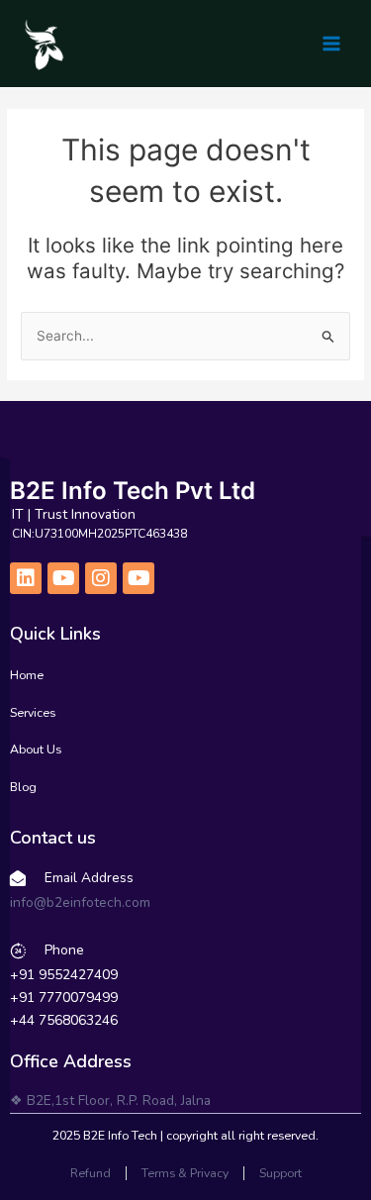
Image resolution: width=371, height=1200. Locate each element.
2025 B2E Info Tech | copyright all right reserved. (185, 1136)
